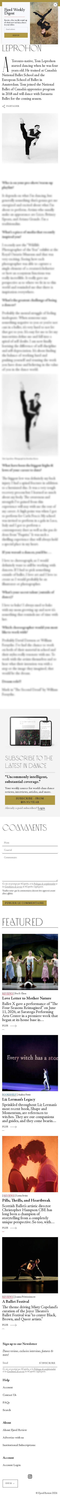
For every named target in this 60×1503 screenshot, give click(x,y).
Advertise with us (13, 1437)
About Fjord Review (15, 1430)
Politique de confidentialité (44, 884)
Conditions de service (13, 887)
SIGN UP (16, 35)
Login (41, 808)
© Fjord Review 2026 (46, 1493)
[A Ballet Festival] (30, 1265)
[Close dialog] (55, 4)
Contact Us (9, 1395)
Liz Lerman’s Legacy (18, 1100)
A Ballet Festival (15, 1302)
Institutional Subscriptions (19, 1445)
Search (7, 1410)
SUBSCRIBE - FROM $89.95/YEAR (30, 800)
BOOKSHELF (9, 1095)
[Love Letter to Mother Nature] (30, 962)
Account (8, 1387)
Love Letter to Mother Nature (26, 999)
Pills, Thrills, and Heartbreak (26, 1201)
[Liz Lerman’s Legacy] (30, 1063)
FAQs (6, 1402)
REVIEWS (7, 994)
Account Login (12, 1465)
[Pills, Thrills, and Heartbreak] (30, 1164)
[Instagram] (30, 1477)
